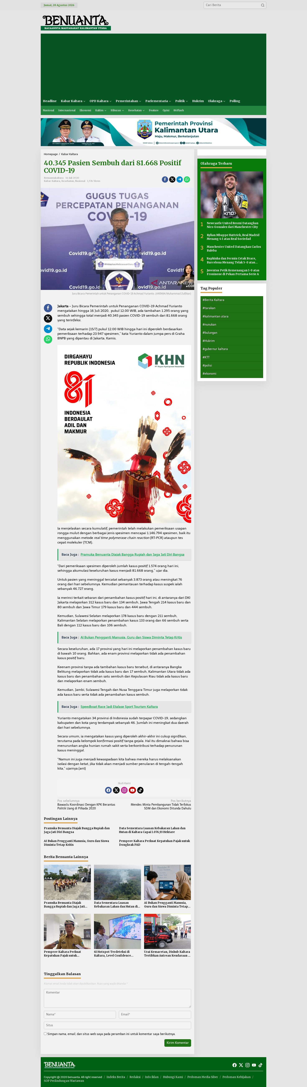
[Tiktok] (140, 790)
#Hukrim (209, 341)
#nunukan (209, 324)
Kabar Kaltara (52, 180)
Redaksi (135, 1077)
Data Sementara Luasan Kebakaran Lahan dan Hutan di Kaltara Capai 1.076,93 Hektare (152, 830)
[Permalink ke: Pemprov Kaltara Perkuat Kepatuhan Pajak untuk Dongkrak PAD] (67, 931)
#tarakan (209, 308)
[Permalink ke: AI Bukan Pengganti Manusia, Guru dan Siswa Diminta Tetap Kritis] (167, 882)
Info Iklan (152, 1077)
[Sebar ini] (165, 179)
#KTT (206, 357)
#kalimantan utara (215, 316)
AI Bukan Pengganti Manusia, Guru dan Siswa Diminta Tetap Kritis (76, 843)
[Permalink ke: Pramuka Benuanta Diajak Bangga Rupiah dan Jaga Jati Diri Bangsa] (67, 882)
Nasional (80, 180)
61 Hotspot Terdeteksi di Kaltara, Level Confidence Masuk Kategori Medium (112, 954)
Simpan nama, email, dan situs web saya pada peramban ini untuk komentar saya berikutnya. (111, 1034)
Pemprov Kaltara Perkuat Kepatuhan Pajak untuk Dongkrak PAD (154, 843)
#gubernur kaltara (215, 349)
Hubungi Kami (173, 1077)
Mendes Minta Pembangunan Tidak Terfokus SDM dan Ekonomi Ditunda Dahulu (161, 804)
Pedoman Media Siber (202, 1077)
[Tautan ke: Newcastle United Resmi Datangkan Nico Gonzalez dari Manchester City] (231, 194)
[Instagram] (124, 790)
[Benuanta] (76, 22)
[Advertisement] (153, 65)
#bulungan (210, 333)
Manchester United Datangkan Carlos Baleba (234, 248)
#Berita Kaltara (213, 300)
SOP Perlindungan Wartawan (64, 1081)
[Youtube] (132, 790)
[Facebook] (108, 790)
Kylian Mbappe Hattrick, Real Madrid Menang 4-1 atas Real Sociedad (233, 236)
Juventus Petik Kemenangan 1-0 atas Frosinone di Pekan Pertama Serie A (233, 272)
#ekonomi (209, 373)
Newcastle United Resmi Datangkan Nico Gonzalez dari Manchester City (232, 225)
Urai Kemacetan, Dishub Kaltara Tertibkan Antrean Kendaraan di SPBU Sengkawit (167, 954)
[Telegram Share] (179, 179)
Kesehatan (67, 180)
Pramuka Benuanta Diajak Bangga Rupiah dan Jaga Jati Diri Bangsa (77, 830)
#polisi (207, 365)
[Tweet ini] (172, 179)
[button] (262, 5)
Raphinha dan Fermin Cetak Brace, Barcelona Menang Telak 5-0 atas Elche (231, 260)
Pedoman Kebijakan (236, 1077)
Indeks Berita (116, 1077)
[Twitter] (116, 790)
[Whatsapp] (187, 179)
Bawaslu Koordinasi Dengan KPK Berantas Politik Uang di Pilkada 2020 (86, 804)
